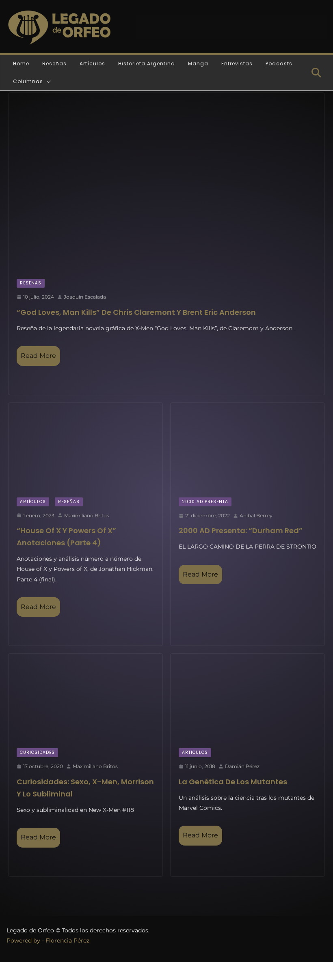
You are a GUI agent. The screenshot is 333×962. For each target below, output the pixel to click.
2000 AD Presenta (205, 502)
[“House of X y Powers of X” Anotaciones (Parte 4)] (85, 446)
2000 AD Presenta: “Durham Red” (241, 530)
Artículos (92, 63)
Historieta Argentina (146, 63)
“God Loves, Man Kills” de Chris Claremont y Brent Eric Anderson (136, 312)
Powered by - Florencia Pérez (47, 940)
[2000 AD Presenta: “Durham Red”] (247, 446)
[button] (47, 81)
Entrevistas (237, 63)
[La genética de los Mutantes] (247, 697)
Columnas (28, 81)
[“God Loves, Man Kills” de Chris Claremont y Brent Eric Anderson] (166, 182)
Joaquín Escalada (85, 297)
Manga (198, 63)
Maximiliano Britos (86, 515)
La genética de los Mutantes (233, 782)
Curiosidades (37, 752)
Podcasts (279, 63)
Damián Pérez (242, 766)
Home (21, 63)
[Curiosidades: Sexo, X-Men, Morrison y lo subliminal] (85, 697)
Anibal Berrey (256, 515)
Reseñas (54, 63)
